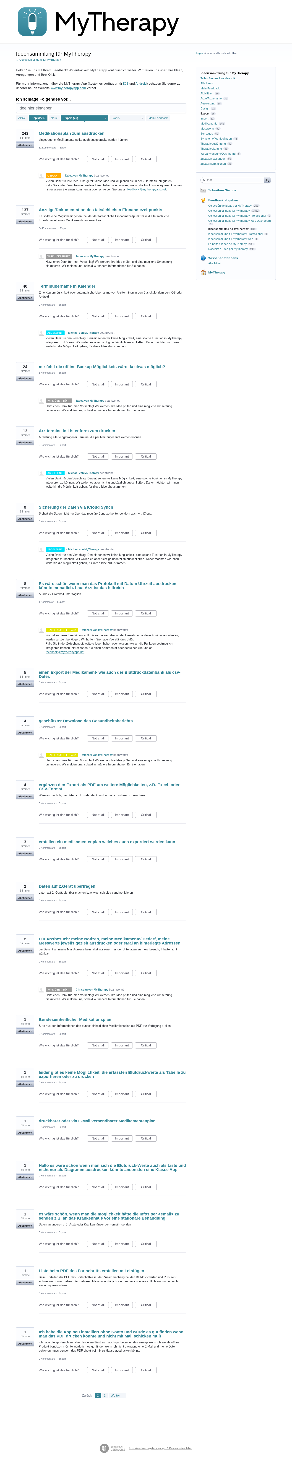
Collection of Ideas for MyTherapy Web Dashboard (239, 220)
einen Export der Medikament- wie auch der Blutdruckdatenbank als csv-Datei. (109, 674)
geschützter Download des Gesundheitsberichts (86, 721)
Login (199, 53)
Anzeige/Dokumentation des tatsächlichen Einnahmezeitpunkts (100, 210)
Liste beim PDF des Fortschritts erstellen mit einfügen (91, 1271)
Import (204, 118)
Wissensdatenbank (223, 258)
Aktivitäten (207, 93)
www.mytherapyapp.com (68, 88)
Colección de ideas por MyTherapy (230, 205)
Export (63, 147)
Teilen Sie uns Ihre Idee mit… (219, 78)
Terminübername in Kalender (67, 286)
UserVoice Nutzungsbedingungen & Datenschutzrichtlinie (160, 1448)
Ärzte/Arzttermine (211, 98)
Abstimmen (25, 145)
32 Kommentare (47, 147)
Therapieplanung (211, 148)
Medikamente (209, 123)
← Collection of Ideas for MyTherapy (38, 59)
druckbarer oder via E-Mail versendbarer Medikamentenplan (97, 1121)
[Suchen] (267, 180)
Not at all (100, 159)
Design (205, 108)
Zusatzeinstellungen (213, 158)
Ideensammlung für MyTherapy (228, 229)
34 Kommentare (47, 228)
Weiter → (117, 1395)
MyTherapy (217, 272)
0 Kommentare (47, 304)
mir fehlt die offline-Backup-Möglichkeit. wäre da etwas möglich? (102, 366)
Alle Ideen (207, 83)
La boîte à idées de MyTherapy (227, 244)
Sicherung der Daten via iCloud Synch (76, 507)
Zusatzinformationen (213, 163)
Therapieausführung (213, 143)
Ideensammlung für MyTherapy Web (231, 239)
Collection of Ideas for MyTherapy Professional (237, 215)
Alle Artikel (214, 263)
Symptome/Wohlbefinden (216, 138)
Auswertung (208, 103)
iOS (125, 83)
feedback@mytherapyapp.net (146, 189)
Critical (149, 159)
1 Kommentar (46, 602)
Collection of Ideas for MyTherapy (229, 210)
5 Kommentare (47, 372)
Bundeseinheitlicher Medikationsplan (75, 1019)
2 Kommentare (47, 445)
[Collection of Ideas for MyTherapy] (101, 22)
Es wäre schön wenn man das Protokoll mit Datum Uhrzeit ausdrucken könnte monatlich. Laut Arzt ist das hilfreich (107, 585)
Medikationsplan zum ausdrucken (71, 133)
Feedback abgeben (223, 200)
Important (124, 159)
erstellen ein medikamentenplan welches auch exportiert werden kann (107, 842)
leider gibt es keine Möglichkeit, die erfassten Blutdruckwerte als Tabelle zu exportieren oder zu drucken (112, 1074)
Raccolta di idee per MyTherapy (228, 249)
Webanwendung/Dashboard (218, 153)
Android (141, 83)
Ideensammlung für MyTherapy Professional (236, 234)
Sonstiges (207, 133)
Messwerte (207, 128)
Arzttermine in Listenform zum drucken (77, 431)
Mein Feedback (158, 118)
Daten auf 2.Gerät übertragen (67, 886)
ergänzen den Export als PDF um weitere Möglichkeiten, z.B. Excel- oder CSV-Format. (109, 787)
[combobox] (233, 180)
